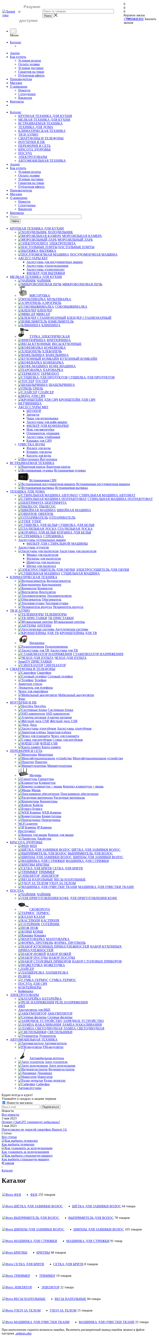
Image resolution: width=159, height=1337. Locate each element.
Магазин (16, 83)
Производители (21, 79)
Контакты (17, 101)
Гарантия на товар (31, 71)
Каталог (15, 42)
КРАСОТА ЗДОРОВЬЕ (34, 149)
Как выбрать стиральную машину (25, 1159)
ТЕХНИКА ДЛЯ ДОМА (35, 127)
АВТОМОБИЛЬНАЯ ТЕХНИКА (42, 160)
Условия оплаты (29, 60)
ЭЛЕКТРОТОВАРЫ (32, 157)
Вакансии (25, 97)
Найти (15, 221)
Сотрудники (27, 94)
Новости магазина (19, 1103)
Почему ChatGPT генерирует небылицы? (31, 1122)
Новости (24, 90)
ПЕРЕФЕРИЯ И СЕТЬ (34, 145)
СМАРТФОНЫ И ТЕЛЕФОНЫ (41, 138)
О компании (18, 86)
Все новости (10, 1114)
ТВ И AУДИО (28, 134)
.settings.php (23, 1333)
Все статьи (9, 1137)
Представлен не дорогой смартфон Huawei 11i (34, 1129)
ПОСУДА (25, 153)
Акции (15, 53)
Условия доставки (30, 68)
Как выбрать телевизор (18, 1144)
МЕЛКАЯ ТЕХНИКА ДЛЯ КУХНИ (44, 119)
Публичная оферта (31, 75)
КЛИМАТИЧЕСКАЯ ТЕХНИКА (42, 131)
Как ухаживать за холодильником (25, 1152)
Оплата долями (29, 64)
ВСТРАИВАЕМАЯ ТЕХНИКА (40, 123)
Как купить (18, 57)
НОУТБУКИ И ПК (31, 142)
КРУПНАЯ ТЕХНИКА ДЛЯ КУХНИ (45, 116)
